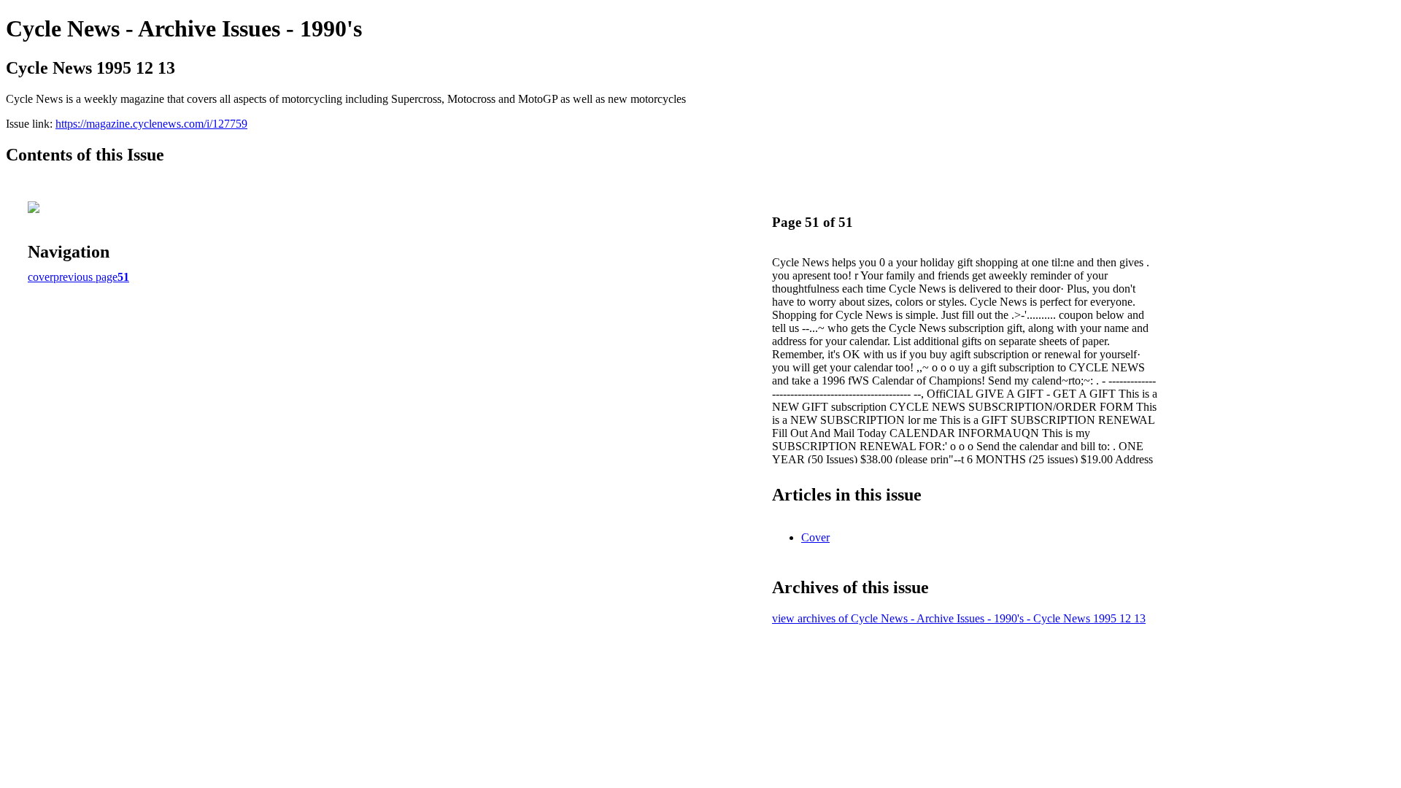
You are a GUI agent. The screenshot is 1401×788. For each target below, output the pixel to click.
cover (40, 277)
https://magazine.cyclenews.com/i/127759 (151, 123)
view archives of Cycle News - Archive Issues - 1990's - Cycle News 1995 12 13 (959, 618)
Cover (815, 537)
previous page (85, 277)
